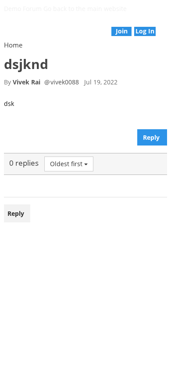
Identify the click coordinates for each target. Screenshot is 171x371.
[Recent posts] (166, 26)
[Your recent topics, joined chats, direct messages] (4, 26)
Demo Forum (23, 8)
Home (13, 44)
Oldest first (66, 164)
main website (107, 8)
